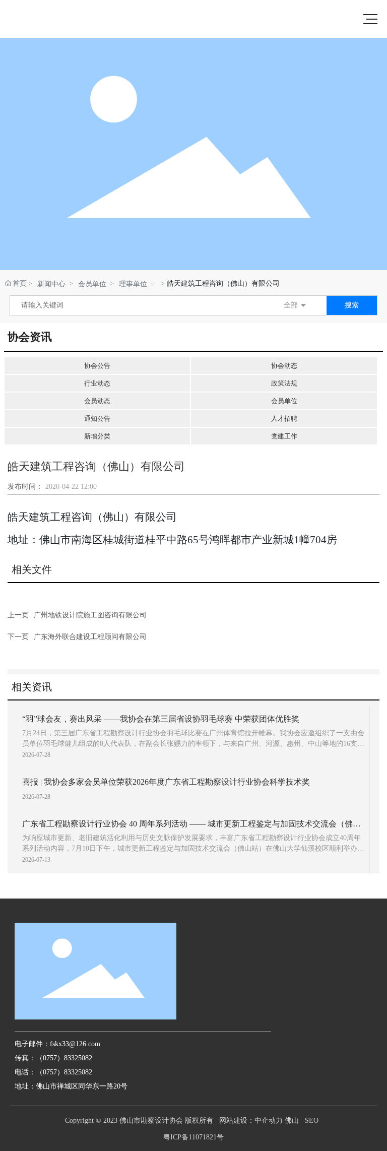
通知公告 (97, 418)
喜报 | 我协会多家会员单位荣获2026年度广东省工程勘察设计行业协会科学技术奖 (166, 782)
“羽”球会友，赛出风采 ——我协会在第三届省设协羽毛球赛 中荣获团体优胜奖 (160, 719)
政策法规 (284, 383)
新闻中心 (51, 284)
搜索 (352, 305)
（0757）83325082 (64, 1072)
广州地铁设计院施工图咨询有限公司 (90, 615)
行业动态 (97, 383)
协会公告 (97, 365)
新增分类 (97, 436)
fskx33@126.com (75, 1044)
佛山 (292, 1120)
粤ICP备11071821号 (193, 1137)
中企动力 (268, 1120)
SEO (311, 1120)
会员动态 (97, 401)
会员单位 (92, 284)
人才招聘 (284, 418)
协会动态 (284, 365)
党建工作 (284, 436)
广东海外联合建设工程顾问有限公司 (90, 637)
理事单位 (133, 284)
